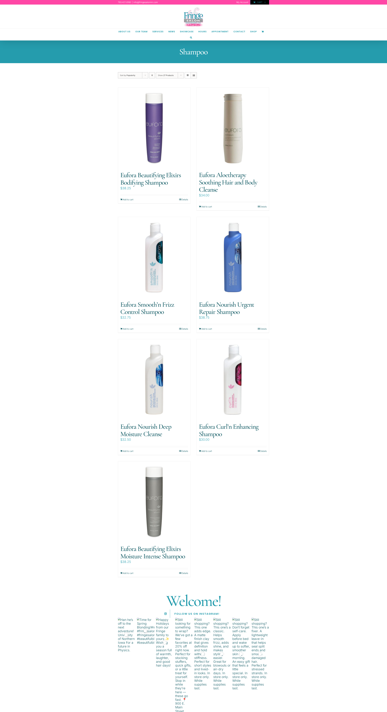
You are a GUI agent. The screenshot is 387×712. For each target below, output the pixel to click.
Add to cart (128, 199)
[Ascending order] (152, 75)
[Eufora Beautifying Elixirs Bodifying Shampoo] (154, 128)
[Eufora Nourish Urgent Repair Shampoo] (233, 257)
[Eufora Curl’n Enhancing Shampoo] (233, 379)
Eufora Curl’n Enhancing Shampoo (228, 430)
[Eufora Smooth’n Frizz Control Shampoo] (154, 257)
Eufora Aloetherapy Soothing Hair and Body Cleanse (228, 182)
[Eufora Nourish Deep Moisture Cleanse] (154, 379)
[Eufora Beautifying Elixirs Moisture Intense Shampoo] (154, 501)
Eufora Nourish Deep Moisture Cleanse (145, 430)
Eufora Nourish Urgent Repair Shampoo (226, 308)
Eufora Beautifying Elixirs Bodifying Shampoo (150, 179)
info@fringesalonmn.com (145, 2)
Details (185, 199)
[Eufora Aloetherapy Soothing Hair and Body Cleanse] (233, 128)
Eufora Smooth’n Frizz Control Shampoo (147, 308)
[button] (191, 37)
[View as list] (194, 75)
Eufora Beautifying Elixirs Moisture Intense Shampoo (152, 552)
